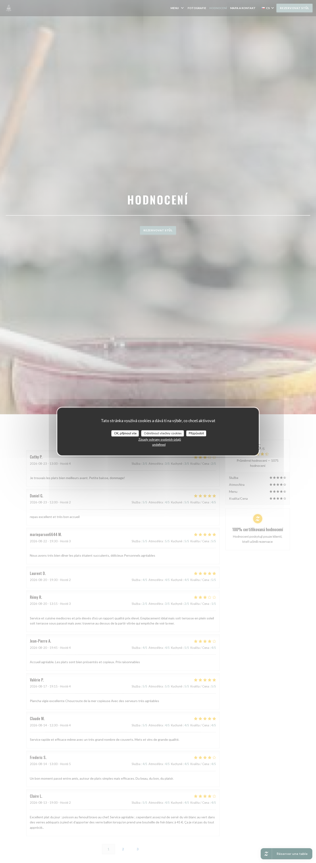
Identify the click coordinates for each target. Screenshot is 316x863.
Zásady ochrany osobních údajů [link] (159, 439)
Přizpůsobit (196, 433)
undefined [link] (159, 444)
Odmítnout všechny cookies (163, 433)
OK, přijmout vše (125, 433)
